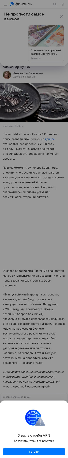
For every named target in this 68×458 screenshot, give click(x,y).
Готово (34, 451)
